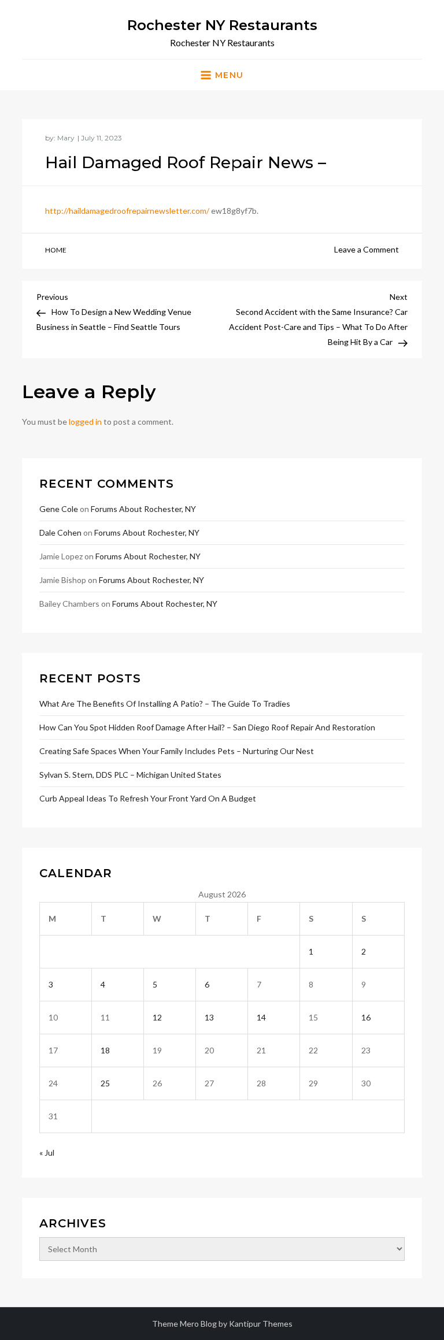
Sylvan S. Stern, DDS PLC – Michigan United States (130, 774)
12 (157, 1017)
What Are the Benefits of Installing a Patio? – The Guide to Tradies (164, 703)
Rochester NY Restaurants (222, 25)
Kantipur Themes (261, 1323)
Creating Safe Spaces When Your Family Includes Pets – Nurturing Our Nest (176, 751)
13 (209, 1017)
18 (105, 1050)
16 (366, 1017)
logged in (85, 421)
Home (55, 250)
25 (105, 1083)
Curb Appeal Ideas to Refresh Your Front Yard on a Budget (147, 798)
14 (261, 1017)
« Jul (46, 1152)
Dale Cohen (60, 532)
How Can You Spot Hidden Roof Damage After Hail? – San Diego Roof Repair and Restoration (207, 727)
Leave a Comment (366, 249)
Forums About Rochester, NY (143, 509)
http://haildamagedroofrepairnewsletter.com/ (127, 211)
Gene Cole (58, 509)
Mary (66, 137)
